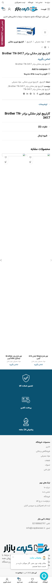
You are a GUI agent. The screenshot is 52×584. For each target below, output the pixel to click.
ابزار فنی (47, 469)
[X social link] (34, 94)
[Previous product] (48, 47)
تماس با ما (46, 492)
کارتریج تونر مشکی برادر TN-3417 (36, 89)
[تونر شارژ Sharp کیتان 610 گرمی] (38, 254)
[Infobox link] (26, 380)
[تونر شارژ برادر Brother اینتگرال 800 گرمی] (13, 254)
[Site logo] (26, 9)
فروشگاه (47, 496)
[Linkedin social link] (27, 94)
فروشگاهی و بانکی (43, 451)
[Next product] (42, 47)
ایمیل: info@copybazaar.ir (38, 528)
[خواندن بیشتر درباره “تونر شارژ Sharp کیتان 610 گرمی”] (30, 162)
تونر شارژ (34, 361)
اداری (48, 447)
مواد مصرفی (39, 42)
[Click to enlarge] (45, 33)
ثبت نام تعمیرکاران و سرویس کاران (37, 505)
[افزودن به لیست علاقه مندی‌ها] (30, 157)
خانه (48, 42)
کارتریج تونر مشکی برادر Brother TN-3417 (26, 86)
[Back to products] (45, 47)
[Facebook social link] (37, 94)
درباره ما (47, 487)
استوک (47, 465)
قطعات (47, 460)
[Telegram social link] (24, 94)
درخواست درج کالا (43, 501)
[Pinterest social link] (30, 94)
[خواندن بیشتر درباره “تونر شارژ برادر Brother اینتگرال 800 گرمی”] (5, 162)
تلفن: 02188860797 (41, 523)
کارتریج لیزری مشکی (16, 42)
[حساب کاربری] (9, 9)
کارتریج (29, 42)
